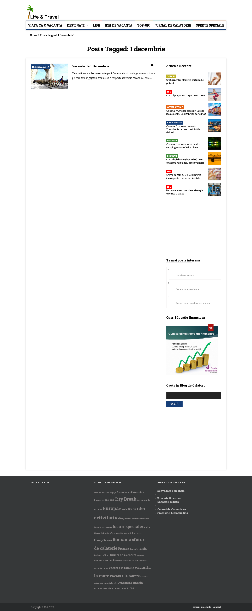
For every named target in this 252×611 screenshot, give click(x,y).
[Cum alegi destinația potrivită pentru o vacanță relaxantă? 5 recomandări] (214, 159)
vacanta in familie (121, 568)
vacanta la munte (125, 576)
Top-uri (144, 25)
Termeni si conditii (201, 607)
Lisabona (144, 518)
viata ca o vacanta (117, 588)
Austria (105, 492)
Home (33, 35)
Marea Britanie (101, 533)
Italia (119, 518)
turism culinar (102, 555)
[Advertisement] (193, 228)
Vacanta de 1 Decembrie (90, 66)
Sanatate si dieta (168, 501)
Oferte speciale (210, 25)
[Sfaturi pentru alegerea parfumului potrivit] (214, 79)
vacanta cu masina (123, 561)
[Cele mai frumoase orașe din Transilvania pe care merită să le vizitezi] (214, 125)
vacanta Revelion (111, 583)
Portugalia (100, 540)
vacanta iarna (101, 568)
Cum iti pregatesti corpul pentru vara (185, 95)
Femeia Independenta (187, 289)
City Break (125, 499)
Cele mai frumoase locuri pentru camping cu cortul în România (183, 146)
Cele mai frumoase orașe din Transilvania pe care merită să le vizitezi (183, 129)
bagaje (113, 492)
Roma (109, 540)
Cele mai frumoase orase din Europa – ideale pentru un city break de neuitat (186, 112)
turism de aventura (123, 555)
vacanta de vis (140, 560)
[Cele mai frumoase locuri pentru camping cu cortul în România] (214, 143)
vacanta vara (100, 588)
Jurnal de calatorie (173, 25)
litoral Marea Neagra (103, 527)
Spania (123, 548)
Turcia (142, 548)
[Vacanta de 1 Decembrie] (49, 87)
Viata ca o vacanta (45, 25)
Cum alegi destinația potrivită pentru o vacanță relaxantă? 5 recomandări (185, 161)
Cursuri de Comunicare (172, 509)
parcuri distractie (133, 533)
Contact (217, 607)
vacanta (140, 555)
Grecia (132, 509)
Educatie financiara (169, 498)
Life (96, 25)
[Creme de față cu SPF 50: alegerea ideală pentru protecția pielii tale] (214, 174)
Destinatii (77, 25)
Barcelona (123, 492)
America (97, 493)
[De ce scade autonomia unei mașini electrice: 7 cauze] (214, 190)
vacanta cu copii (104, 560)
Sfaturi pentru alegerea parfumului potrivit (184, 81)
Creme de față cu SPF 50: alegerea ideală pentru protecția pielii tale (183, 176)
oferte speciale (116, 533)
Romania (122, 539)
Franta (123, 509)
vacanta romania (131, 582)
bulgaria (109, 499)
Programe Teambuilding (172, 513)
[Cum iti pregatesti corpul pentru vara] (214, 94)
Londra (146, 527)
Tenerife (134, 549)
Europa (111, 508)
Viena (130, 588)
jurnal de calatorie (131, 519)
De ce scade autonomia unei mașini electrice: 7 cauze (184, 192)
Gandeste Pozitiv (185, 275)
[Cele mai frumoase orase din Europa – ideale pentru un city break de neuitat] (214, 110)
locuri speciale (127, 526)
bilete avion (137, 492)
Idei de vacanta (118, 25)
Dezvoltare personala (170, 490)
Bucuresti (99, 500)
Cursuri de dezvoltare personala (193, 302)
